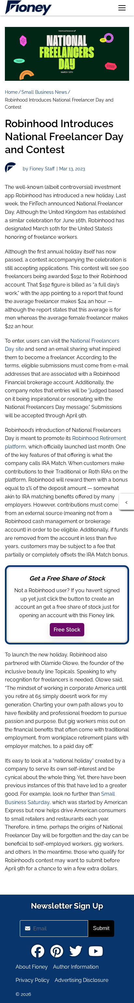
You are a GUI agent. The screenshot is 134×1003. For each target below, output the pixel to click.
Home (11, 92)
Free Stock (67, 630)
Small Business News (44, 92)
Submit (101, 928)
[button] (122, 8)
